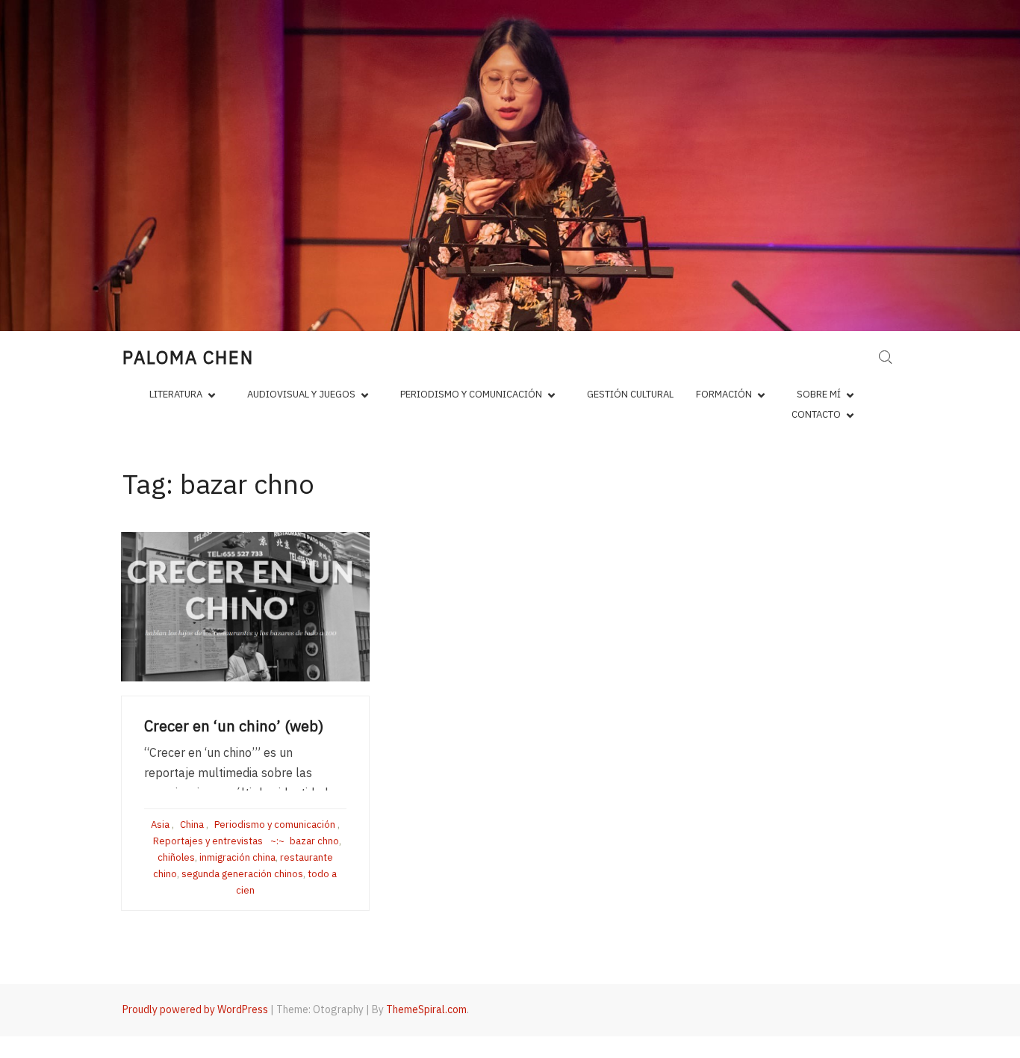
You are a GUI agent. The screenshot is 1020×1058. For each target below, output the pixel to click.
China (192, 824)
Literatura (175, 394)
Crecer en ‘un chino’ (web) (233, 726)
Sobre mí (819, 394)
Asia (160, 824)
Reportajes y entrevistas (208, 841)
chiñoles (176, 857)
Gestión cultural (630, 394)
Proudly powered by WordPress (195, 1009)
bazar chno (314, 841)
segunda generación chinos (242, 873)
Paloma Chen (188, 357)
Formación (724, 394)
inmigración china (237, 857)
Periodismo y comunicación (471, 394)
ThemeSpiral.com (426, 1009)
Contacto (816, 414)
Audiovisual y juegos (301, 394)
